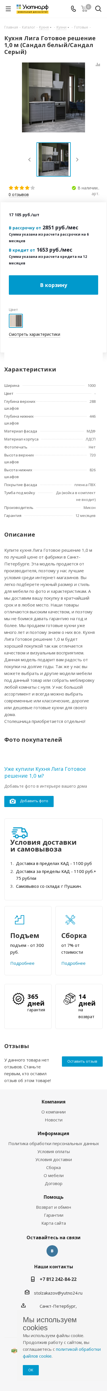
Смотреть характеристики (34, 334)
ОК (30, 1369)
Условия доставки (53, 1159)
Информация (53, 1133)
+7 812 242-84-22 (58, 1279)
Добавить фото (34, 800)
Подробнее (22, 963)
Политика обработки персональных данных (53, 1143)
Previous (30, 159)
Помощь (54, 1197)
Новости (53, 1120)
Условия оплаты (53, 1151)
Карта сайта (53, 1223)
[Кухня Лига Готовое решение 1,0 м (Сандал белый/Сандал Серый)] (53, 97)
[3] (22, 188)
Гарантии (53, 1215)
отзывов (19, 194)
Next (77, 159)
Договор (53, 1183)
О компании (53, 1112)
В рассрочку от (25, 228)
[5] (33, 188)
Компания (54, 1102)
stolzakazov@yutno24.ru (58, 1293)
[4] (27, 188)
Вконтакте (52, 1251)
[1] (11, 188)
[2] (16, 188)
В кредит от (22, 250)
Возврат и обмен (53, 1207)
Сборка (53, 1167)
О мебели (54, 1175)
